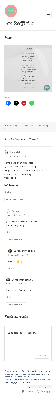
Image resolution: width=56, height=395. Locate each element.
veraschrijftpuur (23, 250)
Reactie (42, 355)
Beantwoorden (14, 199)
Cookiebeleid (24, 382)
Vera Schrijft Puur (19, 23)
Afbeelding (12, 125)
